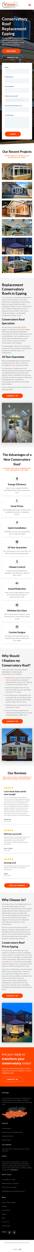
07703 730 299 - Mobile (9, 1187)
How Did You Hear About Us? (16, 105)
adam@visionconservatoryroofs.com (13, 1191)
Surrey (13, 365)
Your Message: (9, 115)
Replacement (10, 678)
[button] (29, 5)
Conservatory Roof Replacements (12, 1132)
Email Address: (12, 77)
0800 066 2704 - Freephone (10, 1183)
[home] (10, 5)
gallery (7, 962)
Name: (9, 67)
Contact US (12, 57)
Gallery (4, 1214)
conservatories (21, 329)
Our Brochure (6, 1210)
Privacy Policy (6, 1226)
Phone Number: (12, 86)
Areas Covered (6, 1140)
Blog (3, 1218)
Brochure (11, 51)
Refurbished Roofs (7, 1136)
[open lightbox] (17, 171)
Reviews (4, 1206)
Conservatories (6, 1128)
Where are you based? (14, 96)
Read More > (14, 1170)
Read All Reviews (17, 885)
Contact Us (12, 396)
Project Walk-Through (9, 1202)
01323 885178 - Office (8, 1179)
